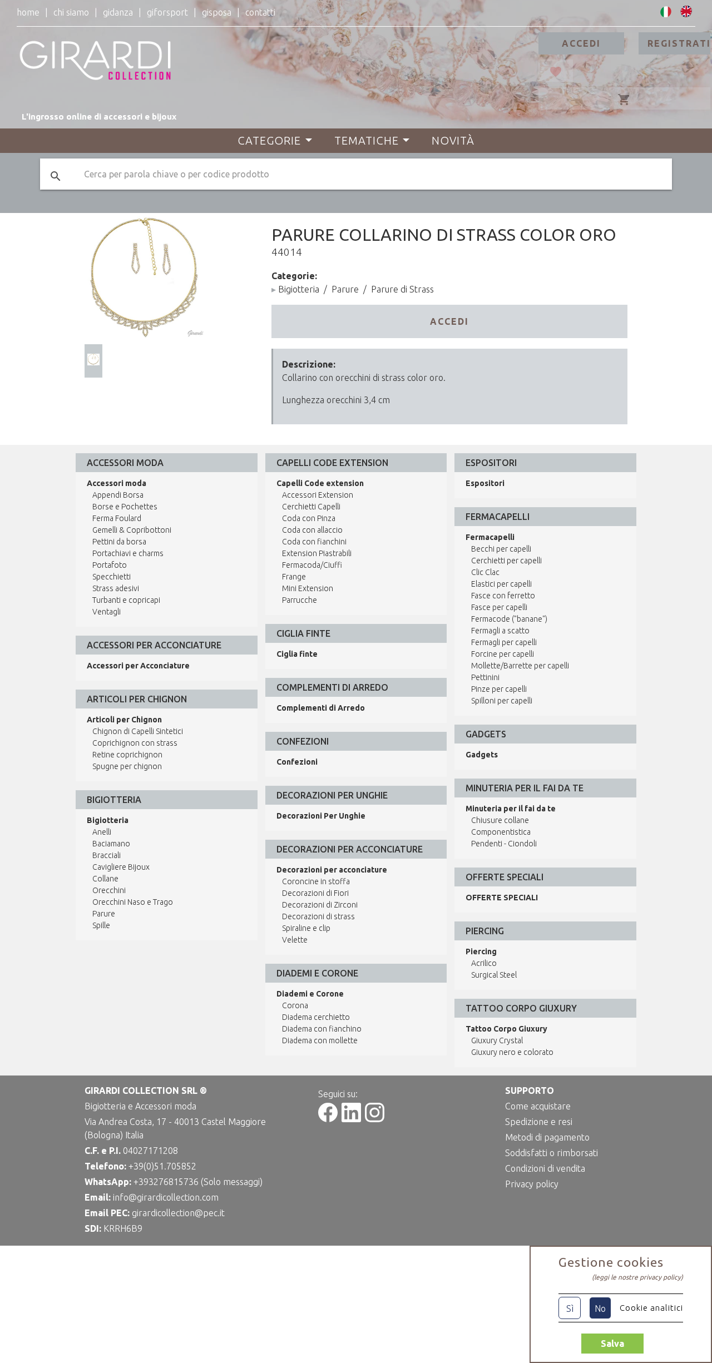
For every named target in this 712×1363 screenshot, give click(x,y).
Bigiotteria (298, 289)
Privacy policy (531, 1184)
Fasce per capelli (499, 607)
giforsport (167, 12)
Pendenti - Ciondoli (504, 843)
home (28, 12)
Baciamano (111, 843)
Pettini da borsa (119, 541)
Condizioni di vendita (545, 1168)
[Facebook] (328, 1119)
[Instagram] (374, 1119)
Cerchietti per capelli (506, 560)
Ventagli (106, 611)
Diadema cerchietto (316, 1017)
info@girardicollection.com (166, 1197)
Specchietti (111, 576)
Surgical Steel (494, 974)
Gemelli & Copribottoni (131, 530)
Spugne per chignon (127, 766)
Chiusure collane (500, 820)
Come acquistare (538, 1106)
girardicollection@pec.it (178, 1213)
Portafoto (109, 565)
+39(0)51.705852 (162, 1166)
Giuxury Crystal (497, 1040)
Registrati (678, 43)
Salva (612, 1344)
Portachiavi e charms (128, 553)
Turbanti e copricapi (126, 600)
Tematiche (366, 140)
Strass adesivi (115, 588)
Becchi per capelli (501, 548)
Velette (295, 939)
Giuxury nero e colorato (512, 1052)
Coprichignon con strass (134, 743)
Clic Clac (485, 572)
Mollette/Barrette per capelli (520, 665)
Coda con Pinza (308, 518)
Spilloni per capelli (501, 700)
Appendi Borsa (118, 494)
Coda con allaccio (312, 530)
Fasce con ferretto (503, 595)
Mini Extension (307, 588)
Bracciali (106, 855)
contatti (260, 12)
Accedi (581, 43)
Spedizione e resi (538, 1122)
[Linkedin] (351, 1119)
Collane (105, 878)
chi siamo (71, 12)
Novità (453, 140)
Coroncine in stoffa (316, 881)
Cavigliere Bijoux (121, 867)
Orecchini (109, 890)
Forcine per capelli (502, 654)
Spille (101, 925)
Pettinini (485, 677)
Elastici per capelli (501, 583)
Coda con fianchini (314, 541)
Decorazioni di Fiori (315, 893)
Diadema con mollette (320, 1040)
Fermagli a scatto (500, 630)
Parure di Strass (402, 289)
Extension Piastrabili (317, 553)
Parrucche (299, 600)
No (600, 1308)
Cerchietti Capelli (311, 506)
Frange (294, 576)
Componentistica (501, 831)
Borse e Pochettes (124, 506)
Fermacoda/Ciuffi (312, 565)
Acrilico (484, 963)
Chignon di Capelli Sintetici (137, 731)
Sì (569, 1308)
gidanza (118, 12)
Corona (295, 1005)
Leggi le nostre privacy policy (637, 1277)
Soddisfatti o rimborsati (551, 1153)
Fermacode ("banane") (509, 618)
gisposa (216, 12)
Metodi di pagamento (547, 1137)
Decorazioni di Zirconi (320, 904)
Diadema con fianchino (322, 1028)
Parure (345, 289)
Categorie (269, 140)
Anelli (101, 831)
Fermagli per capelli (504, 642)
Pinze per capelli (499, 689)
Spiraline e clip (306, 928)
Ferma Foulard (116, 518)
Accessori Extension (317, 494)
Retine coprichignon (127, 754)
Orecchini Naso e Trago (132, 902)
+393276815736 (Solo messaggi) (198, 1182)
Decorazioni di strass (318, 916)
